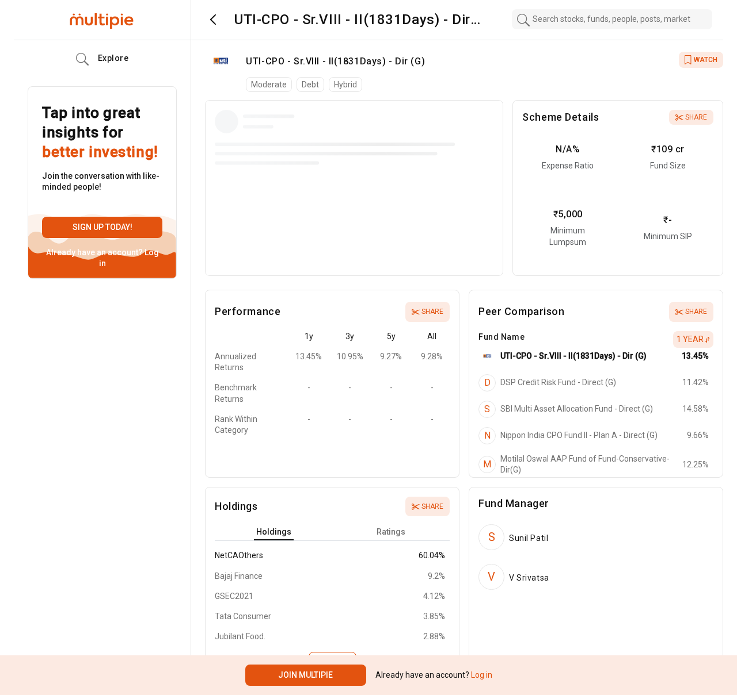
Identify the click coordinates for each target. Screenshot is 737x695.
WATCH (705, 60)
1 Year (690, 339)
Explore (113, 58)
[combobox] (612, 19)
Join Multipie (305, 674)
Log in (480, 674)
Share (696, 117)
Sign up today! (102, 227)
